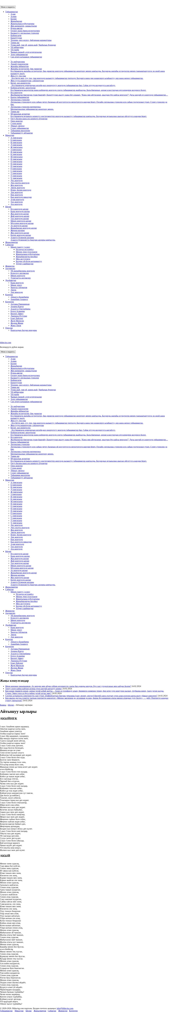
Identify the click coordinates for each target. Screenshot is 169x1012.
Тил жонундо (17, 202)
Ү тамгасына (16, 178)
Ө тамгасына (16, 164)
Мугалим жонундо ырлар (22, 223)
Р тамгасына (16, 168)
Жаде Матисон (17, 321)
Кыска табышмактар (20, 97)
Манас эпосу (16, 285)
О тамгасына (16, 161)
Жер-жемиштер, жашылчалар (24, 26)
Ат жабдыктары (18, 61)
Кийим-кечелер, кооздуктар (78, 89)
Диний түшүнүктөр (19, 64)
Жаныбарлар (16, 21)
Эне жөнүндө (17, 292)
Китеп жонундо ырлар (21, 235)
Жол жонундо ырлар (20, 233)
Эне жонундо (17, 192)
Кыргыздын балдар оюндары (24, 330)
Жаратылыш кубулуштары (22, 23)
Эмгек (13, 290)
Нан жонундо (17, 195)
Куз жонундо (89, 93)
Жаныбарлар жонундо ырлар (24, 228)
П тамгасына (16, 166)
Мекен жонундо (18, 275)
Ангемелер (10, 268)
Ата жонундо (16, 204)
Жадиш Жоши (17, 323)
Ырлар (8, 207)
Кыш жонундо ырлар (20, 211)
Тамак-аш (15, 42)
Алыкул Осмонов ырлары (33, 238)
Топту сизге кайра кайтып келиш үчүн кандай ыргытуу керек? (33, 688)
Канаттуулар (16, 38)
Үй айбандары (17, 47)
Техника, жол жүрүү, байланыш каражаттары (31, 40)
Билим (14, 19)
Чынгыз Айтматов (19, 287)
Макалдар (9, 135)
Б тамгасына (16, 140)
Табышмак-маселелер (20, 130)
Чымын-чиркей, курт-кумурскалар (26, 52)
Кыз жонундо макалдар (21, 197)
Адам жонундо (17, 199)
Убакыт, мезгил (17, 126)
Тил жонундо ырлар (20, 218)
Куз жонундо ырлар (19, 209)
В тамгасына (16, 142)
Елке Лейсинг (17, 318)
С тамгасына (16, 171)
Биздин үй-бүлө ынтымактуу (29, 261)
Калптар (9, 294)
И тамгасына (16, 152)
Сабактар (9, 245)
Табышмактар (11, 12)
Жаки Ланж (16, 325)
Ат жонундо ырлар (19, 226)
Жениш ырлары (18, 230)
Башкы (3, 705)
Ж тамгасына (16, 147)
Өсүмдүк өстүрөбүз (24, 249)
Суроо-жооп (16, 123)
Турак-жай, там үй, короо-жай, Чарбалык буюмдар (33, 45)
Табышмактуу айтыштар (22, 133)
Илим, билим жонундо (21, 190)
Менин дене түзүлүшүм (26, 252)
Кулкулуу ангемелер (20, 273)
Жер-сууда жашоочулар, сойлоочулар (27, 81)
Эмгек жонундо (18, 187)
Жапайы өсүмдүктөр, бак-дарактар (88, 71)
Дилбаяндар (10, 280)
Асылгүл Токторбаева (20, 309)
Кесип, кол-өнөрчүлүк (63, 84)
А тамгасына (16, 138)
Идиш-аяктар (16, 28)
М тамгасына (16, 157)
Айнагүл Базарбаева (20, 297)
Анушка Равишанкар (20, 304)
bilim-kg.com (5, 342)
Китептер (9, 302)
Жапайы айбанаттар (20, 66)
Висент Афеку (17, 314)
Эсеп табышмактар (19, 54)
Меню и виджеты (8, 7)
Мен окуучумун (23, 259)
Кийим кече (16, 35)
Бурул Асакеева (18, 311)
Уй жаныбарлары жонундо (23, 271)
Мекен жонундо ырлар (21, 221)
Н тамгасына (16, 159)
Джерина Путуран (19, 316)
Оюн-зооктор (17, 121)
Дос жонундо (17, 180)
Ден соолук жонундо (20, 183)
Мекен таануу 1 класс (20, 247)
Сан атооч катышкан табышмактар (26, 57)
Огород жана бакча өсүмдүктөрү (25, 31)
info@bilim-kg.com (65, 1008)
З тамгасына (16, 149)
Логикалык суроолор (89, 102)
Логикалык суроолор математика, (32, 108)
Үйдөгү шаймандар (24, 264)
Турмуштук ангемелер (21, 278)
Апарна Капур (17, 306)
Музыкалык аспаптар (79, 115)
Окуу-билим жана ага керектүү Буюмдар (29, 119)
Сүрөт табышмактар (20, 128)
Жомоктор (10, 266)
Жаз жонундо (17, 185)
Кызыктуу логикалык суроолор (25, 33)
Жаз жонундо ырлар (20, 214)
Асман (14, 16)
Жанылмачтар (11, 242)
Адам (13, 14)
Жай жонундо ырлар (20, 216)
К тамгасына (16, 154)
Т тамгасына (16, 173)
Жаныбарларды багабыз (26, 256)
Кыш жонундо (17, 283)
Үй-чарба (15, 50)
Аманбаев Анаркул (19, 299)
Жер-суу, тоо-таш (77, 77)
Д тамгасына (16, 145)
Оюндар (9, 328)
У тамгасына (16, 176)
